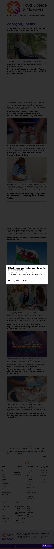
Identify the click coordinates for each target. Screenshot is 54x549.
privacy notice (32, 274)
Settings (10, 280)
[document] (27, 274)
